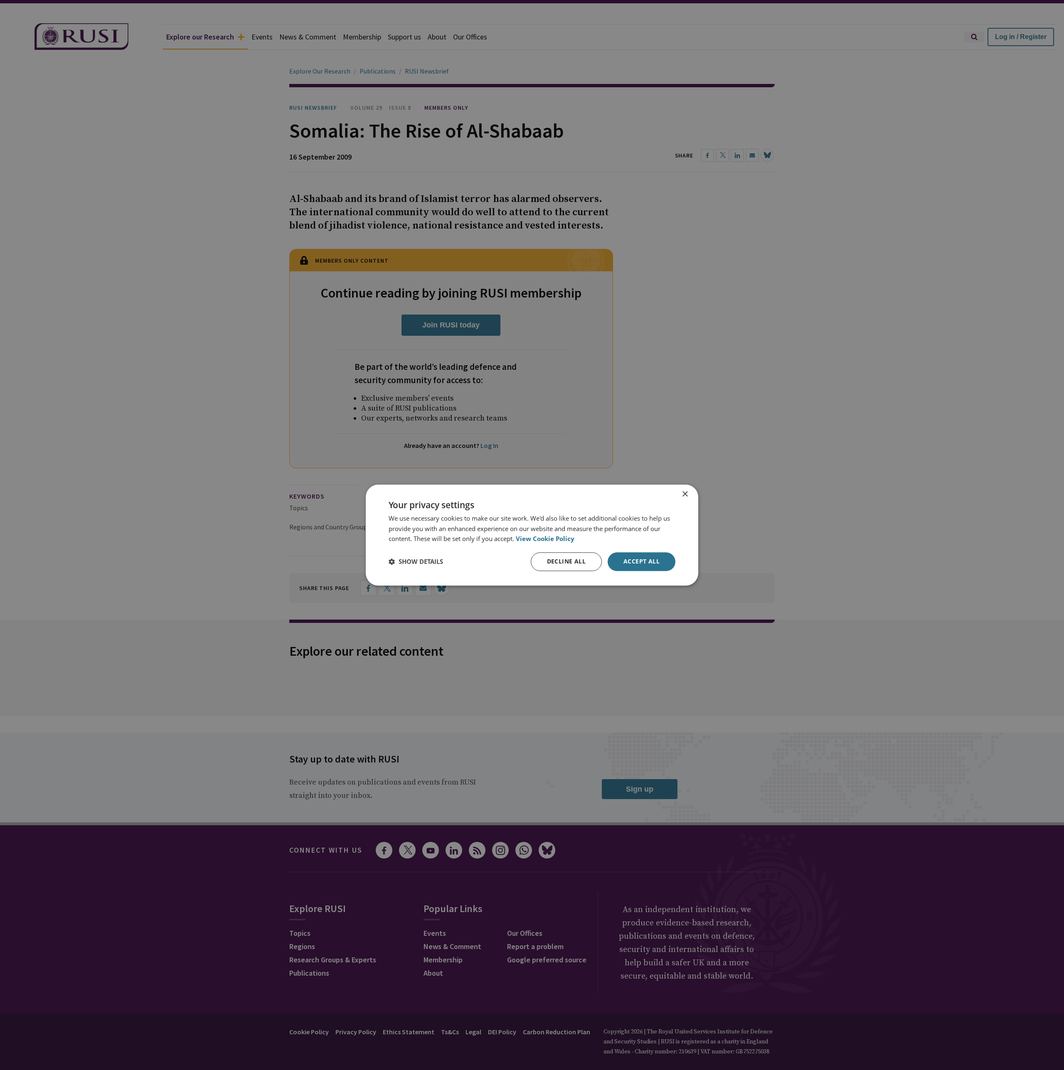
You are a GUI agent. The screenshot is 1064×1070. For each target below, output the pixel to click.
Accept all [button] (641, 561)
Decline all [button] (566, 561)
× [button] (685, 494)
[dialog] (532, 535)
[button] (416, 561)
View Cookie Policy (545, 539)
